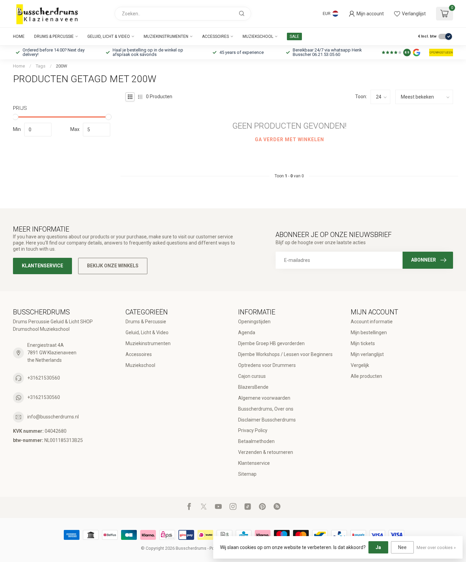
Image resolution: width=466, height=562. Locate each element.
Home (19, 36)
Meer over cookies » (436, 547)
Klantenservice (42, 265)
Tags (40, 66)
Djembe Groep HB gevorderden (271, 343)
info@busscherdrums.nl (53, 416)
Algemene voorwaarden (264, 398)
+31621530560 (43, 378)
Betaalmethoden (256, 441)
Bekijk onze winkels (113, 265)
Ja (378, 547)
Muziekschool (258, 36)
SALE (294, 36)
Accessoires (215, 36)
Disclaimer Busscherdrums (267, 420)
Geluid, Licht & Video (108, 36)
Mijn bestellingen (369, 332)
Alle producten (366, 376)
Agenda (246, 332)
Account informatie (372, 321)
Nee (402, 547)
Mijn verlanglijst (367, 354)
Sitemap (247, 474)
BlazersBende (253, 387)
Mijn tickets (363, 343)
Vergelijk (360, 365)
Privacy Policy (252, 430)
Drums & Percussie (54, 36)
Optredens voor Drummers (267, 365)
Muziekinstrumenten (166, 36)
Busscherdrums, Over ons (265, 409)
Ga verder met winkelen (289, 139)
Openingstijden (254, 321)
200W (61, 66)
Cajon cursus (252, 376)
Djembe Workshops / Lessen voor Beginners (285, 354)
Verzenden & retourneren (265, 452)
